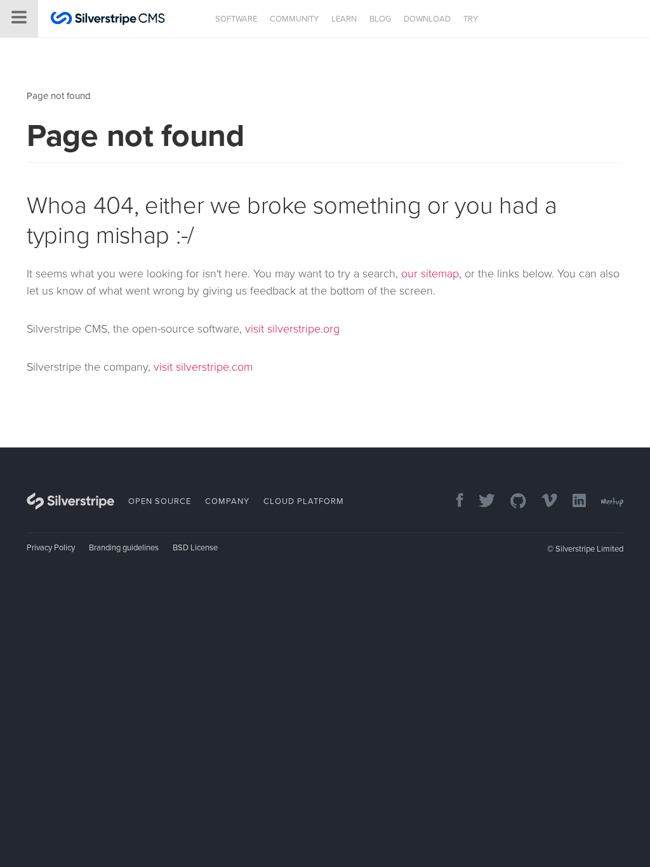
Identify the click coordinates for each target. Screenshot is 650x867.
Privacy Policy (51, 548)
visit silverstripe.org (292, 329)
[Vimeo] (543, 502)
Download (427, 19)
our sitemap (430, 274)
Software (236, 19)
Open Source (159, 501)
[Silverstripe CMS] (108, 20)
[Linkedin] (573, 502)
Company (227, 501)
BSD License (195, 548)
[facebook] (453, 502)
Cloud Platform (303, 501)
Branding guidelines (124, 548)
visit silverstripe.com (203, 367)
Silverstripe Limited (589, 549)
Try (470, 19)
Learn (344, 19)
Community (294, 19)
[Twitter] (480, 502)
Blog (380, 19)
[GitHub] (512, 502)
